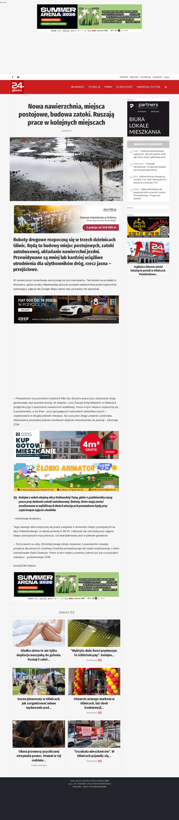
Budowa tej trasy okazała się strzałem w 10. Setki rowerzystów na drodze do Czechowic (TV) (150, 179)
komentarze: (94, 660)
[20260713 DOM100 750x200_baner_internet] (66, 219)
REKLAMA (134, 77)
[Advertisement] (89, 53)
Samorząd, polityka (148, 87)
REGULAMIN (103, 781)
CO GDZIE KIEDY (124, 87)
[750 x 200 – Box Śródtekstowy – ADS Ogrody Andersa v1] (66, 444)
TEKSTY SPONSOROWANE (94, 787)
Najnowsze (77, 87)
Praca (166, 77)
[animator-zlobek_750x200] (66, 476)
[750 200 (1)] (89, 18)
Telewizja (94, 87)
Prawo (108, 87)
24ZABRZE (157, 77)
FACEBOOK (146, 77)
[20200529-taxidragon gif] (148, 227)
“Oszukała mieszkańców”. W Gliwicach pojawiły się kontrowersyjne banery (150, 167)
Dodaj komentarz (38, 765)
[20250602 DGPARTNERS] (148, 119)
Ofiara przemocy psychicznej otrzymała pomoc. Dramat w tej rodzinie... (39, 756)
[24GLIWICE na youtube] (18, 77)
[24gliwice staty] (148, 259)
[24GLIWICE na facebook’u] (12, 77)
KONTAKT (124, 77)
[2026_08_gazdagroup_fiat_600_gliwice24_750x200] (66, 309)
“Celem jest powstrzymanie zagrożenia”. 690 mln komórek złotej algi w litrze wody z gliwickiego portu (150, 154)
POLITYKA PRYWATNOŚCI (99, 784)
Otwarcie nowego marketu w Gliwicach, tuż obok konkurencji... (94, 703)
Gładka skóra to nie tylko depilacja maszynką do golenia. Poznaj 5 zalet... (39, 655)
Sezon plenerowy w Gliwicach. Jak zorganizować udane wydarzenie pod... (38, 703)
